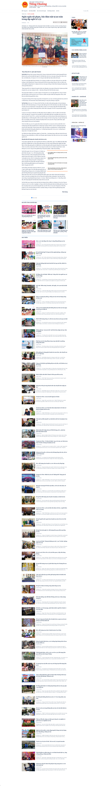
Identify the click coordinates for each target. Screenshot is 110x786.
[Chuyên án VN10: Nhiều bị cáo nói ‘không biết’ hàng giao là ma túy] (28, 478)
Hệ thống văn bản (51, 10)
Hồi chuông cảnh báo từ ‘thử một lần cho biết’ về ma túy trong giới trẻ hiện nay (79, 110)
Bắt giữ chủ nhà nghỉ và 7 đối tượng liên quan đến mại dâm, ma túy (51, 530)
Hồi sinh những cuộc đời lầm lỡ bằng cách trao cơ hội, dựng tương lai (51, 597)
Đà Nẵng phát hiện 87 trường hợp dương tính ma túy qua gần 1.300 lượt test (51, 686)
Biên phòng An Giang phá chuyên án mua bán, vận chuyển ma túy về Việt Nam (51, 353)
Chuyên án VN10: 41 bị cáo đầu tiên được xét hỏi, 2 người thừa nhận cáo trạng (51, 508)
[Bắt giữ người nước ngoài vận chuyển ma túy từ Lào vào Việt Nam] (28, 522)
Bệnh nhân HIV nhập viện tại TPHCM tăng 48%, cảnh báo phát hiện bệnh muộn (50, 430)
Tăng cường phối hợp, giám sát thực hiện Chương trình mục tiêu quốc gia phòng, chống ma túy (51, 675)
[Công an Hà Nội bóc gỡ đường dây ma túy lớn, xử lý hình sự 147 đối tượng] (28, 367)
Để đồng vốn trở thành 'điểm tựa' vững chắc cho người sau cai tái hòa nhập (51, 275)
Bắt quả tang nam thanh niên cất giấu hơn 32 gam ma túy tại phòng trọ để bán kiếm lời (51, 619)
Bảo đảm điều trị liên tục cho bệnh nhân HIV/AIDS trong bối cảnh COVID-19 (79, 33)
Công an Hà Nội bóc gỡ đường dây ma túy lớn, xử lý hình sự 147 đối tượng (52, 364)
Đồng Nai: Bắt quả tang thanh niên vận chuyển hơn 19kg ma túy (51, 386)
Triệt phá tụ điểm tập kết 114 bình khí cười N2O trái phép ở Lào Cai (51, 419)
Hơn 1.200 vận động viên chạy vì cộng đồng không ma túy (29, 216)
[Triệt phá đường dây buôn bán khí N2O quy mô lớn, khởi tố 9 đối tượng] (60, 209)
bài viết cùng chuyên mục (29, 202)
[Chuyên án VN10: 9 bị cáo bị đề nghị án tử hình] (28, 400)
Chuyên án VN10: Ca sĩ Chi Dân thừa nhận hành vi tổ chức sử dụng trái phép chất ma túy (51, 408)
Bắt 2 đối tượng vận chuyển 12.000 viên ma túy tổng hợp (50, 463)
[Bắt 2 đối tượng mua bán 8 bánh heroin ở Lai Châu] (28, 633)
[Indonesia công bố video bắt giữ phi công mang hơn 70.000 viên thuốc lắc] (28, 767)
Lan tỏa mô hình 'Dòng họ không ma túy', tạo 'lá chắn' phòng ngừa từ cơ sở (51, 542)
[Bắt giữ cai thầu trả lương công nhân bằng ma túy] (28, 589)
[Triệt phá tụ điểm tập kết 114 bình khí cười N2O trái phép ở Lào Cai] (28, 422)
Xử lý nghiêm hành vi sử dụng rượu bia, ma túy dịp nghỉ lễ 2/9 (57, 153)
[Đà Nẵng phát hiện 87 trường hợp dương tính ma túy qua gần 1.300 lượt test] (28, 689)
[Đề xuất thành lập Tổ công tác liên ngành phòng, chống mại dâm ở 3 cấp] (45, 209)
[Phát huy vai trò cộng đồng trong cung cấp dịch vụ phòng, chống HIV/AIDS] (60, 224)
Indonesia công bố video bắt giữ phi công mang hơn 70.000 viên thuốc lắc (51, 764)
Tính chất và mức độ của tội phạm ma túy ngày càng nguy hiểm (57, 163)
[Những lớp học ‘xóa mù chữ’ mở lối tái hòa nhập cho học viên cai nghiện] (28, 333)
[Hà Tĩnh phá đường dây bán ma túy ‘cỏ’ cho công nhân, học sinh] (28, 700)
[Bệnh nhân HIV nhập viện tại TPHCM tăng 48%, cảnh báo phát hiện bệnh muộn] (28, 433)
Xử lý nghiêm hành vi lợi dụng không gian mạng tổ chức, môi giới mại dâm (79, 116)
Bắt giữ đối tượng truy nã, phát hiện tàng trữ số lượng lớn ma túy (51, 564)
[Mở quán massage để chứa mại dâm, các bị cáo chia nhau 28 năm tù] (28, 489)
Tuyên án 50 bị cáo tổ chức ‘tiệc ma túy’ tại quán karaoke (50, 741)
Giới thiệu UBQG (32, 10)
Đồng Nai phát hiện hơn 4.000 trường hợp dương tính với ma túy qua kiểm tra (51, 642)
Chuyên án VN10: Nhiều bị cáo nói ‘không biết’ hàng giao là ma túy (51, 475)
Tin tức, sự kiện (30, 13)
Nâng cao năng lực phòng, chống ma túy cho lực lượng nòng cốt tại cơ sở (51, 297)
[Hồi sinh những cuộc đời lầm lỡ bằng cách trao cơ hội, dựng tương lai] (28, 600)
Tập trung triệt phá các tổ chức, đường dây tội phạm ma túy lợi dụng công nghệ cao (57, 169)
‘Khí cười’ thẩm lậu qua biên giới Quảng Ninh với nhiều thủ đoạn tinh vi (51, 575)
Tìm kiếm (85, 10)
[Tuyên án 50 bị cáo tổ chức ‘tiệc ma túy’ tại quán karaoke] (28, 745)
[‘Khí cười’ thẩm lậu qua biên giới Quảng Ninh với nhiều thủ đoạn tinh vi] (28, 578)
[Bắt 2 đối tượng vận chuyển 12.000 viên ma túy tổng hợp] (28, 467)
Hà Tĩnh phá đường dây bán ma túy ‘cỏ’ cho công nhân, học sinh (51, 697)
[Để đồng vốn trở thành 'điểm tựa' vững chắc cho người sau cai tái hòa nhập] (28, 278)
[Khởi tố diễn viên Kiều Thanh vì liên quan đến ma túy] (28, 378)
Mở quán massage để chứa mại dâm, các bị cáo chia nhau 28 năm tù (51, 486)
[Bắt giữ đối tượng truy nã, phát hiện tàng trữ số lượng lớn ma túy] (28, 567)
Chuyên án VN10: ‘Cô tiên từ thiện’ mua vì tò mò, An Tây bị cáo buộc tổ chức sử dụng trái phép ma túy (52, 442)
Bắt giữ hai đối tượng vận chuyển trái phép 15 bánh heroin (50, 496)
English (39, 7)
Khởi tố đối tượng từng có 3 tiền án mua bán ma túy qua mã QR (44, 231)
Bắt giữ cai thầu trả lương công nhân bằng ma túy (48, 585)
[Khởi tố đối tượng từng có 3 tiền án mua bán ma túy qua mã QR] (45, 224)
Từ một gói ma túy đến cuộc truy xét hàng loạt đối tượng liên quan (51, 664)
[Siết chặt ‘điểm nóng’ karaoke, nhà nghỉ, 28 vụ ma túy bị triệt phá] (28, 289)
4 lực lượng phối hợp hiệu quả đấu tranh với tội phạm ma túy (57, 158)
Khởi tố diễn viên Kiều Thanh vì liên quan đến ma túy (49, 374)
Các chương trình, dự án (79, 50)
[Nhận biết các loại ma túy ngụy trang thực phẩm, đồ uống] (79, 133)
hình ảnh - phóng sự (78, 122)
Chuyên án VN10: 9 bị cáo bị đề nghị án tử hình (47, 396)
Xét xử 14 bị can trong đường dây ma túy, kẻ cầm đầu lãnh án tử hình (51, 708)
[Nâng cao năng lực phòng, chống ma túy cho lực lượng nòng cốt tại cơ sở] (28, 300)
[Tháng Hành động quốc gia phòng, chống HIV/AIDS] (79, 42)
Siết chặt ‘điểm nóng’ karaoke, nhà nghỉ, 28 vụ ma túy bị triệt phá (51, 286)
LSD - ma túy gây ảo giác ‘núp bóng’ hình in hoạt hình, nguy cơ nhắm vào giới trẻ (79, 89)
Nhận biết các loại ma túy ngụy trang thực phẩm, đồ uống (78, 126)
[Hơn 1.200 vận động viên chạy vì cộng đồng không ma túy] (29, 209)
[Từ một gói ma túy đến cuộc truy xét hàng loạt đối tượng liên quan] (28, 667)
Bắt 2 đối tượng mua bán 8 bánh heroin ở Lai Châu (48, 630)
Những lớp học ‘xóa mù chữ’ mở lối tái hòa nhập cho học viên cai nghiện (51, 330)
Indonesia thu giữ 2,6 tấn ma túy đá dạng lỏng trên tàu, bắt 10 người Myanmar (51, 453)
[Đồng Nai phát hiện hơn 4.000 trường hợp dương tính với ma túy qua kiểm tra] (28, 645)
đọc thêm (25, 237)
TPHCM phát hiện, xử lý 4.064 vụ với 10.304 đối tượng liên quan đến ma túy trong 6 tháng (51, 653)
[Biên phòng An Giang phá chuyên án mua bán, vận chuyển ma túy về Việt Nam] (28, 356)
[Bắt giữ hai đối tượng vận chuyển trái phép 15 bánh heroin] (28, 500)
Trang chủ (25, 10)
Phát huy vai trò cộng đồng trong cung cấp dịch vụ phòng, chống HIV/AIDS (60, 231)
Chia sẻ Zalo (35, 197)
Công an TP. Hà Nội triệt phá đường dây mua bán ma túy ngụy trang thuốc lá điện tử (29, 231)
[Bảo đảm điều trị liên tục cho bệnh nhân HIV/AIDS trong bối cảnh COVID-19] (79, 24)
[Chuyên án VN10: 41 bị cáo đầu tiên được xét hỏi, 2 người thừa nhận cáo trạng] (28, 511)
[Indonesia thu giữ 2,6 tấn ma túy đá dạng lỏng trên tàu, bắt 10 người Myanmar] (28, 456)
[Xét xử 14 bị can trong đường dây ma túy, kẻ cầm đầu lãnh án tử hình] (28, 711)
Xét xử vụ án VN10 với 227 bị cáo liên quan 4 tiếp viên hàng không (50, 553)
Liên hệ (57, 10)
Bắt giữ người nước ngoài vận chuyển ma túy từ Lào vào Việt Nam (51, 519)
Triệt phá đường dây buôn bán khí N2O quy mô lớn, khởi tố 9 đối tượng (59, 216)
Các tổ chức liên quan (41, 10)
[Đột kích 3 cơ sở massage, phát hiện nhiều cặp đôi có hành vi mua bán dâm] (28, 611)
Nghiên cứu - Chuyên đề (79, 96)
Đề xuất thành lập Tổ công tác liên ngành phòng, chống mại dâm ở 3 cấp (44, 216)
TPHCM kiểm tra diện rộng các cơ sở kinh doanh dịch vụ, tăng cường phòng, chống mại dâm (51, 753)
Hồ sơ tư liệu (76, 73)
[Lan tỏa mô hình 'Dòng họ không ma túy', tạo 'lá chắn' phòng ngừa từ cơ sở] (28, 545)
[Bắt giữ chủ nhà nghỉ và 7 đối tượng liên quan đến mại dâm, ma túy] (28, 533)
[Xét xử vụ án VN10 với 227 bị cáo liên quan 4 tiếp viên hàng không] (28, 556)
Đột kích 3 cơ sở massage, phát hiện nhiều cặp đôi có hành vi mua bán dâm (51, 608)
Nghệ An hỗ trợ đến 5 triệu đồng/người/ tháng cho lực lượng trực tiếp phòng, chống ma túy (51, 731)
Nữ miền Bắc (65, 22)
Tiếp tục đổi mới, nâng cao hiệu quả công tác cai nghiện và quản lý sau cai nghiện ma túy (50, 719)
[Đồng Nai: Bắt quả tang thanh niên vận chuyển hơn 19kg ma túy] (28, 389)
